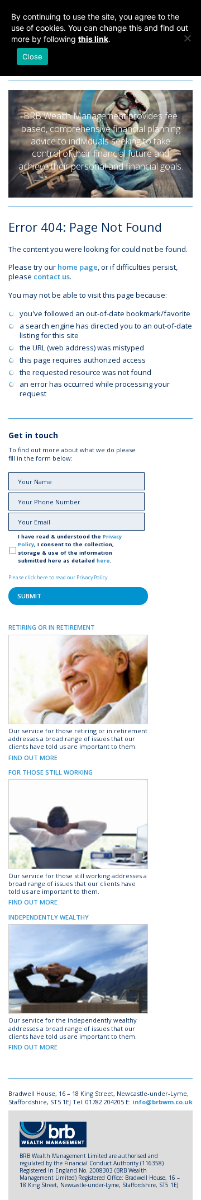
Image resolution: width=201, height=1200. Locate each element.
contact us (52, 276)
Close (32, 56)
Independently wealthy (48, 917)
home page (78, 267)
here (103, 560)
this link (93, 39)
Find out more (33, 757)
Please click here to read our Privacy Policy (57, 577)
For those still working (50, 772)
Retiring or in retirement (51, 627)
